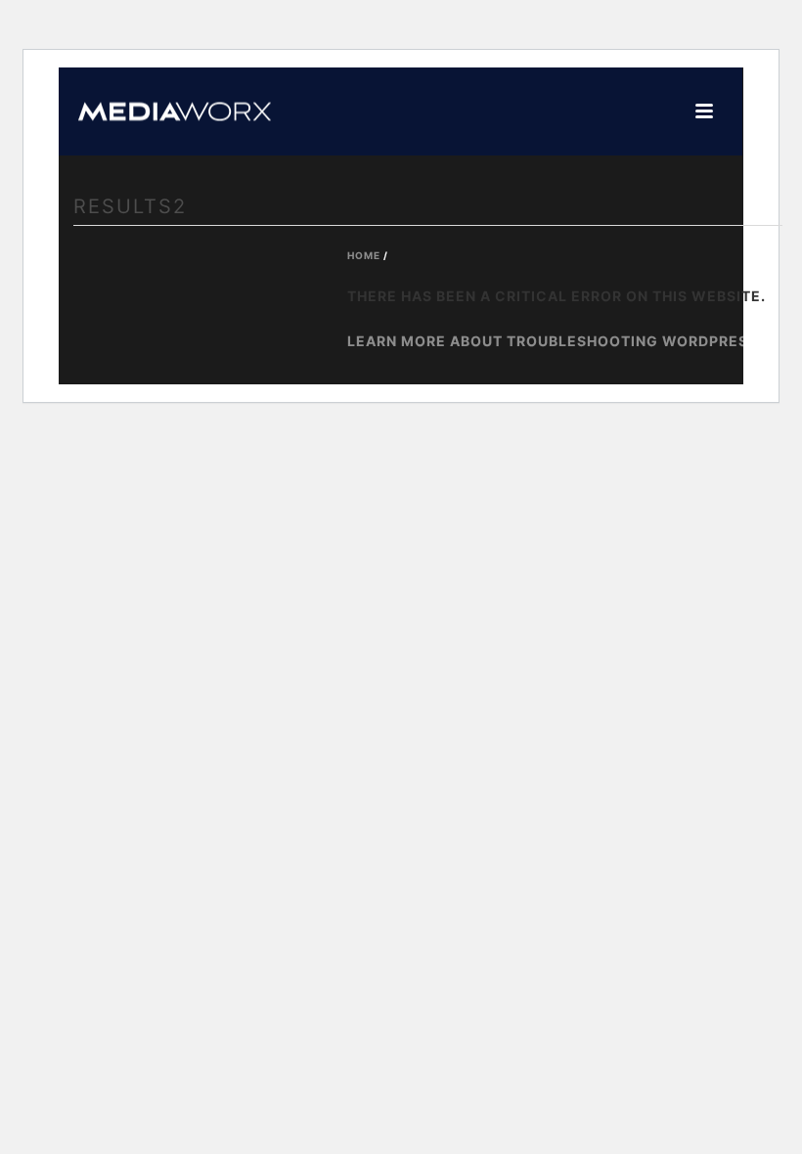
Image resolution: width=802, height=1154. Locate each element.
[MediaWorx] (155, 111)
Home (363, 255)
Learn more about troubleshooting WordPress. (555, 341)
